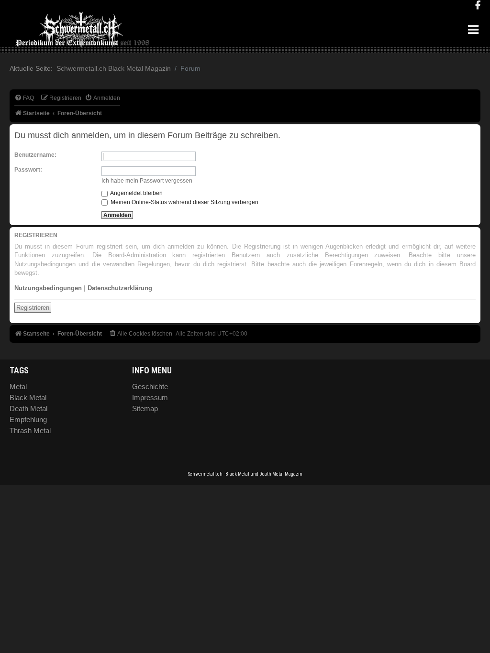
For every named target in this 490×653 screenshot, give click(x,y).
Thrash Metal (30, 430)
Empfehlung (28, 419)
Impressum (150, 397)
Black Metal (28, 397)
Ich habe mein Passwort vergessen (146, 180)
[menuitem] (24, 98)
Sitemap (145, 408)
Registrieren (32, 307)
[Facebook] (477, 5)
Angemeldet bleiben (136, 193)
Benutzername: (35, 155)
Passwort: (28, 169)
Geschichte (150, 386)
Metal (18, 386)
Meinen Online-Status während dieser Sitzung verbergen (183, 202)
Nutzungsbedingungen (48, 288)
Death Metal (28, 408)
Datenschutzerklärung (120, 288)
